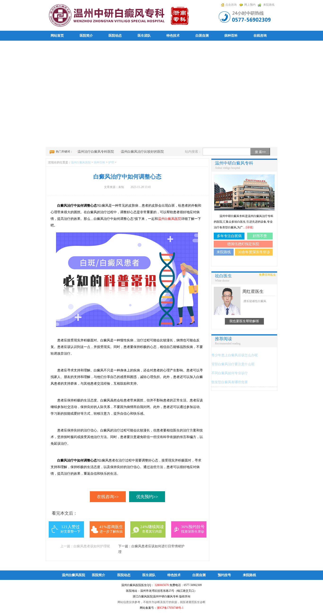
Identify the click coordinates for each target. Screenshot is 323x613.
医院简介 (86, 35)
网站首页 (57, 35)
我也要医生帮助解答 (244, 321)
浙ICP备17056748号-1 (170, 607)
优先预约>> (147, 496)
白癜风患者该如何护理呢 (92, 546)
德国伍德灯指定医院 (243, 244)
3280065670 (162, 585)
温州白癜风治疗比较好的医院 (142, 151)
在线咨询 (260, 35)
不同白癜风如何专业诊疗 (229, 373)
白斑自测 (202, 35)
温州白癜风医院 (81, 162)
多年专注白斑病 (229, 236)
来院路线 (269, 4)
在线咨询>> (108, 496)
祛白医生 (223, 276)
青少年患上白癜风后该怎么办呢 (234, 355)
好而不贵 (260, 236)
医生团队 (144, 35)
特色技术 (173, 35)
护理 (111, 162)
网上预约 (250, 4)
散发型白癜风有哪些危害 (229, 382)
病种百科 (231, 35)
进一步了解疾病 (111, 531)
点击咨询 (231, 4)
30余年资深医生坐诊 (254, 252)
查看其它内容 (152, 531)
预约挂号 (224, 575)
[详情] (249, 227)
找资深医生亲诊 (192, 531)
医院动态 (115, 35)
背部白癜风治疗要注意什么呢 (232, 364)
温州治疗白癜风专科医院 (96, 151)
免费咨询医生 (267, 274)
